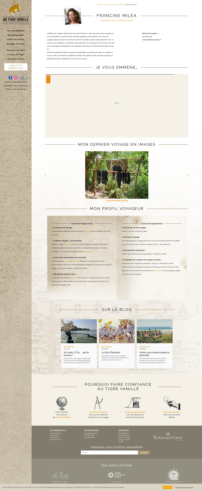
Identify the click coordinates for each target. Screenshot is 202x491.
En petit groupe (123, 435)
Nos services (54, 435)
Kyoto (74, 278)
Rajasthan (88, 251)
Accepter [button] (167, 487)
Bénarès (86, 231)
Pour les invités (89, 435)
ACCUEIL (100, 4)
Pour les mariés (89, 437)
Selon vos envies (124, 437)
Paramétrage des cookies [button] (184, 487)
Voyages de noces (90, 433)
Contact (121, 441)
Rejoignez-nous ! (56, 439)
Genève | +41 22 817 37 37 (15, 82)
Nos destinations (124, 433)
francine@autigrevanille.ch (151, 40)
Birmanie (75, 261)
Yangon (67, 261)
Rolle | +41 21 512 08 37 (16, 89)
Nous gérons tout (171, 412)
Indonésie (157, 271)
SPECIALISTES (118, 4)
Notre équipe (54, 437)
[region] (116, 176)
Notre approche (55, 433)
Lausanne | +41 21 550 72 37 (16, 85)
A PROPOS (108, 4)
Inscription (144, 452)
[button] (45, 175)
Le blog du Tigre (124, 439)
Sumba (67, 244)
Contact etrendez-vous (16, 66)
